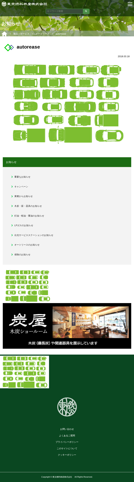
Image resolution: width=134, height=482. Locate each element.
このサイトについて (67, 448)
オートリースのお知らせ (27, 244)
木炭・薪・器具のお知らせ (28, 206)
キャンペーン (21, 186)
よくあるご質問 (67, 435)
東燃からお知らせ (23, 196)
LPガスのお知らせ (23, 225)
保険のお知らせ (22, 254)
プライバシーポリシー (67, 442)
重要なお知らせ (22, 176)
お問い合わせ (67, 429)
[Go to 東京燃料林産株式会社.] (4, 33)
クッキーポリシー (67, 454)
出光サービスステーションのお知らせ (33, 235)
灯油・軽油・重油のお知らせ (29, 215)
